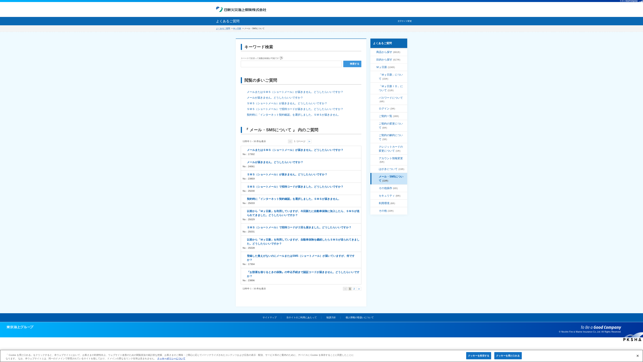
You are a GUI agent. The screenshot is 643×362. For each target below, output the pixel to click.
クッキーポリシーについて (171, 358)
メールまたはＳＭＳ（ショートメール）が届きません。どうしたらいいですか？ (295, 91)
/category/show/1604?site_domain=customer (373, 67)
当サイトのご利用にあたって (301, 317)
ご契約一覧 (389, 116)
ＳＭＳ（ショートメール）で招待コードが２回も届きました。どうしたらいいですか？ (299, 227)
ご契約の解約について (391, 137)
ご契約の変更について (391, 125)
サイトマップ (270, 317)
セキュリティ (389, 195)
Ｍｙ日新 (237, 28)
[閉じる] (637, 355)
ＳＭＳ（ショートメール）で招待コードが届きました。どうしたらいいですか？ (295, 109)
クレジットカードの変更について (391, 148)
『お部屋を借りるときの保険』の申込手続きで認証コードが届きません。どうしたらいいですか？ (303, 274)
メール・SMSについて (391, 178)
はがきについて (391, 169)
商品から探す (388, 52)
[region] (321, 356)
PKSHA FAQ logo (632, 339)
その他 (386, 210)
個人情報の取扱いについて (360, 317)
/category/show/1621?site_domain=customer (373, 52)
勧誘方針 (331, 317)
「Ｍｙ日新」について (391, 76)
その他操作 (388, 188)
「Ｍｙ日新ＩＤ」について (391, 88)
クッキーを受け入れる (508, 355)
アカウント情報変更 (391, 160)
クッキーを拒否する (478, 355)
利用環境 (387, 203)
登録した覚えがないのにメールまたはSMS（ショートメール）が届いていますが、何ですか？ (301, 257)
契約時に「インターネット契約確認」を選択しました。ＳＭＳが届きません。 (294, 114)
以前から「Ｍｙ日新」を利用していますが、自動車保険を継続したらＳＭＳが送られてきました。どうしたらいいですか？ (303, 241)
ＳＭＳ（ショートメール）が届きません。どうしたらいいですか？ (287, 103)
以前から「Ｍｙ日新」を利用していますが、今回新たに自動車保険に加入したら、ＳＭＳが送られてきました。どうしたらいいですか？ (303, 213)
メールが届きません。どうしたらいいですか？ (275, 97)
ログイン (387, 108)
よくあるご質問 (223, 28)
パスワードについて (391, 99)
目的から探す (388, 59)
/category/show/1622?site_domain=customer (373, 60)
